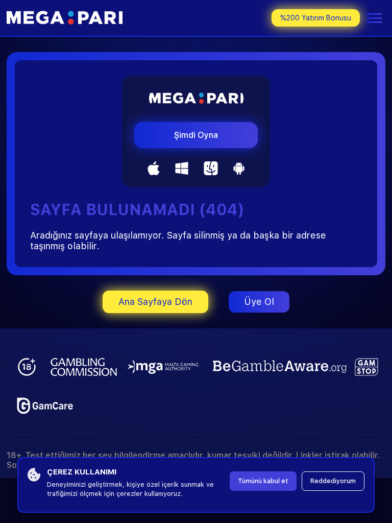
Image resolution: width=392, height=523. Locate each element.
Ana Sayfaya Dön (155, 301)
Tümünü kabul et (263, 481)
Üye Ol (259, 301)
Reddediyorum (333, 481)
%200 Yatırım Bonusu (315, 18)
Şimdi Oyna (196, 135)
